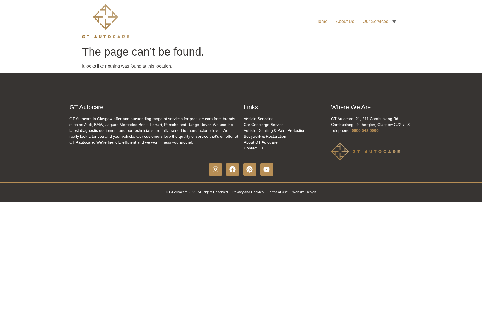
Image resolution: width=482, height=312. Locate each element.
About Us (345, 21)
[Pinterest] (249, 169)
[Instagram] (215, 169)
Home (321, 21)
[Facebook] (232, 169)
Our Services (375, 21)
